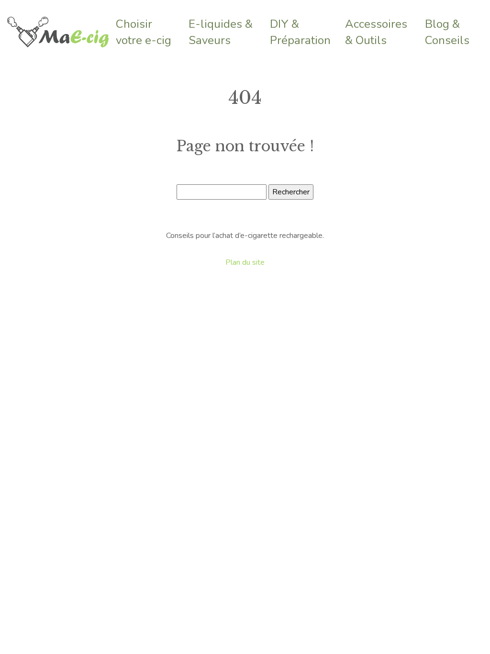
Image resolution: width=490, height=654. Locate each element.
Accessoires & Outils (376, 32)
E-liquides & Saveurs (221, 32)
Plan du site (245, 262)
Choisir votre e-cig (143, 32)
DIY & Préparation (300, 32)
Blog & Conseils (447, 32)
